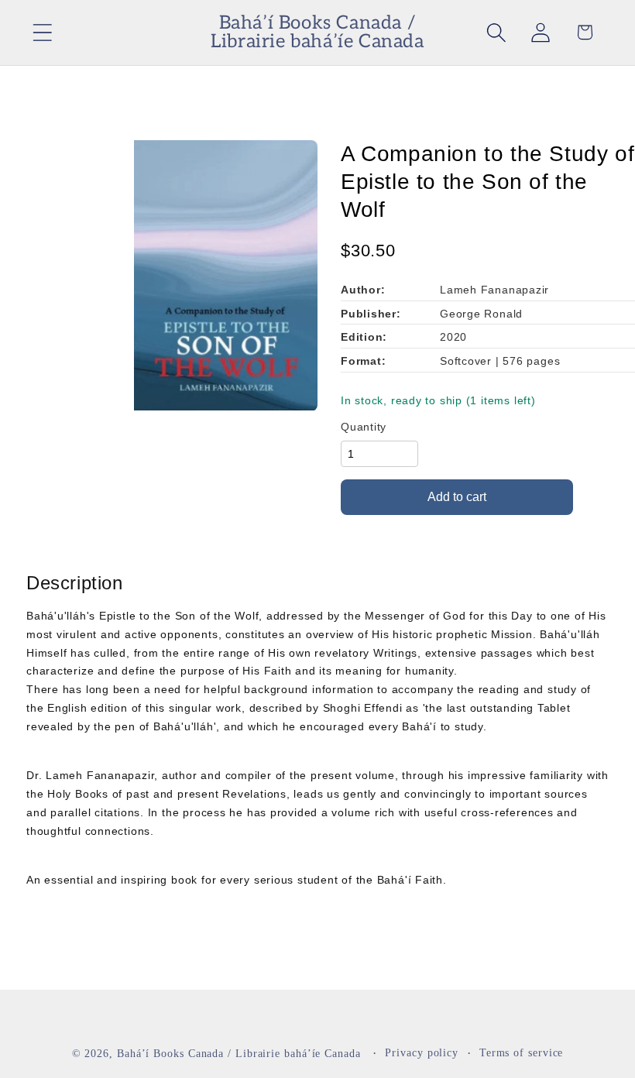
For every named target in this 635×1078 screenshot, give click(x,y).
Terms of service (521, 1052)
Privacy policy (421, 1052)
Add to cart (456, 496)
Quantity (363, 427)
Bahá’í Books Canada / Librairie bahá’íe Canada (239, 1053)
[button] (42, 32)
